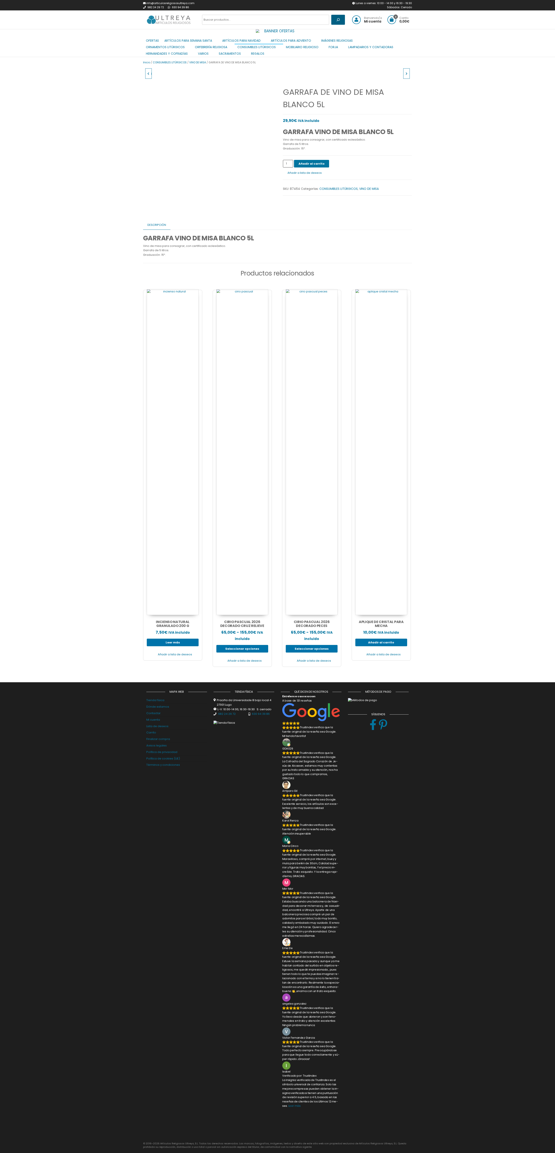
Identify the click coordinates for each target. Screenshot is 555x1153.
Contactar (153, 713)
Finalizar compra (158, 739)
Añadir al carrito (312, 164)
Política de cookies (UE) (163, 758)
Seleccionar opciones (242, 649)
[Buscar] (338, 20)
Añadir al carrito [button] (381, 642)
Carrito (151, 732)
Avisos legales (156, 745)
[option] (277, 31)
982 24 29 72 (156, 7)
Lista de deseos (157, 726)
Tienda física (155, 700)
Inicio (146, 62)
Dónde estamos (157, 707)
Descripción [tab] (156, 225)
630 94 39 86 (180, 7)
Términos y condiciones (163, 765)
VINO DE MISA (197, 62)
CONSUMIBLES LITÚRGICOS (170, 62)
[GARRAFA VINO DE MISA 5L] (406, 73)
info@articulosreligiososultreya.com (170, 3)
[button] (262, 31)
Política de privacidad (161, 752)
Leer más (173, 642)
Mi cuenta (153, 720)
